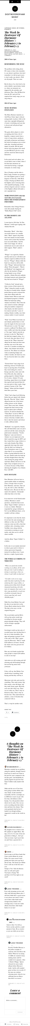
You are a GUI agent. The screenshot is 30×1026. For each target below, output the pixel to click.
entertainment (9, 52)
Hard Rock (18, 52)
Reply (9, 937)
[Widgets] (12, 1)
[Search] (18, 1)
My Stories (20, 28)
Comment (20, 1012)
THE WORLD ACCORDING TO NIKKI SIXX (14, 560)
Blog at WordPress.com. (15, 1022)
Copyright (8, 28)
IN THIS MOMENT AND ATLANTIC (12, 216)
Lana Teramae (13, 889)
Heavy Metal (8, 54)
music (21, 54)
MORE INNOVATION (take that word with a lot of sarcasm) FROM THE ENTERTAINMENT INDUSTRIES (14, 199)
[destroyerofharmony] (15, 9)
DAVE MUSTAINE (10, 474)
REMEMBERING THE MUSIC (14, 64)
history (15, 54)
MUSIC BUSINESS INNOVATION (10, 109)
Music (14, 28)
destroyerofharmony (11, 51)
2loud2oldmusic (14, 827)
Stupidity (7, 29)
